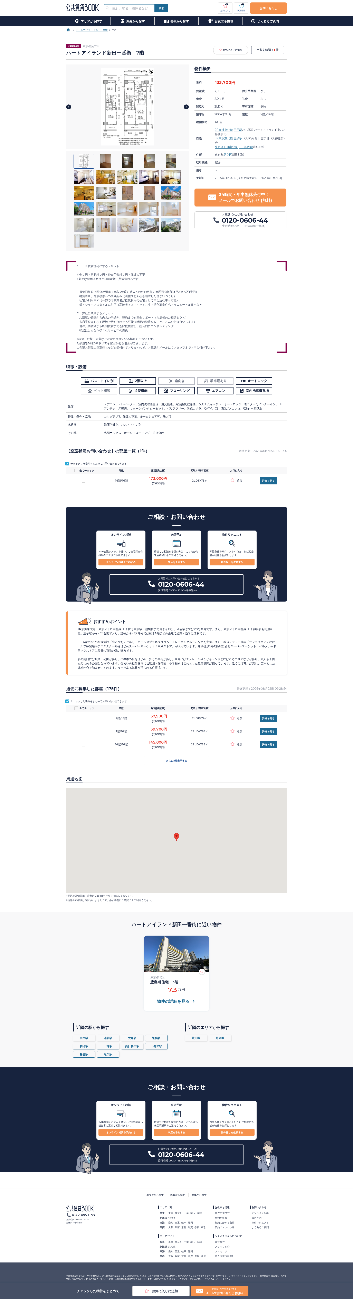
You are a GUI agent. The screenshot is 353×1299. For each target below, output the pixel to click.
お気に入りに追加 (232, 49)
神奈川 (178, 1213)
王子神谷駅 (246, 147)
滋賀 (190, 1227)
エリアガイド (167, 1236)
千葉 (186, 1213)
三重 (177, 1222)
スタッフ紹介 (222, 1246)
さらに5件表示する (176, 760)
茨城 (199, 1213)
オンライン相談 (260, 1213)
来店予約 (256, 1217)
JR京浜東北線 (224, 130)
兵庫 (177, 1227)
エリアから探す (155, 1194)
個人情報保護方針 (225, 1256)
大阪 (170, 1227)
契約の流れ (221, 1217)
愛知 (170, 1222)
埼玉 (192, 1213)
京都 (183, 1227)
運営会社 (220, 1241)
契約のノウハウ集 (225, 1227)
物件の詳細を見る (173, 1001)
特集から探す (199, 1194)
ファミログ (221, 1251)
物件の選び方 (222, 1213)
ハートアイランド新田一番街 (92, 30)
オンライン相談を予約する (121, 562)
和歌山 (204, 1227)
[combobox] (132, 8)
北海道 (172, 1217)
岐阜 (183, 1222)
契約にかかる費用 (225, 1222)
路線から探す (177, 1194)
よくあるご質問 (260, 1227)
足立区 (227, 155)
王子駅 (238, 130)
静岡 (190, 1222)
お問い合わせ (268, 8)
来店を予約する (176, 562)
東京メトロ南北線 (226, 147)
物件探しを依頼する (232, 562)
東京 (170, 1213)
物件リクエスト (260, 1222)
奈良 (196, 1227)
